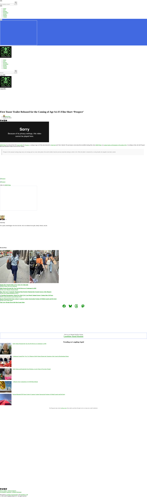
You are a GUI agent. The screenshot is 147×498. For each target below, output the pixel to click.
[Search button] (15, 72)
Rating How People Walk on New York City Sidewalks (14, 284)
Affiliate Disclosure (16, 492)
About (4, 60)
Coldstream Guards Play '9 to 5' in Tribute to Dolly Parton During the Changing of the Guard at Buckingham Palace (41, 356)
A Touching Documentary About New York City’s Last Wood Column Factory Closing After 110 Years (26, 295)
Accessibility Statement (5, 492)
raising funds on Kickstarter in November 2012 (115, 145)
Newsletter (5, 64)
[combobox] (7, 73)
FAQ (4, 61)
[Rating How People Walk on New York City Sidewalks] (29, 282)
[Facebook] (1, 121)
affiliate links (64, 408)
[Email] (6, 121)
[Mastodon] (6, 489)
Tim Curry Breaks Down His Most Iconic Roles (12, 302)
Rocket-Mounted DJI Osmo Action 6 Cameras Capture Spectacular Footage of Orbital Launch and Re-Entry (28, 299)
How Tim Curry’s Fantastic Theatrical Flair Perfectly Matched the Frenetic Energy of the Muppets (25, 291)
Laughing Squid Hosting (73, 336)
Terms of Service (12, 490)
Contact (5, 68)
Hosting (5, 62)
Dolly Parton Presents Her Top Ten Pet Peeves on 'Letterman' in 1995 (29, 343)
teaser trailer (20, 145)
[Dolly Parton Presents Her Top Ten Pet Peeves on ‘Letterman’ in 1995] (8, 286)
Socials (5, 65)
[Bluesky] (3, 121)
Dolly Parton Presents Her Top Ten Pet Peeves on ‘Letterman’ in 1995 (18, 288)
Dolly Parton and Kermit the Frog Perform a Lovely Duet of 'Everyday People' (32, 369)
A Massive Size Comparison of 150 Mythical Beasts (25, 381)
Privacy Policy (3, 490)
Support (5, 66)
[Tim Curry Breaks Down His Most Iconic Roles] (6, 300)
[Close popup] (1, 19)
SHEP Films (3, 145)
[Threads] (5, 121)
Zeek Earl (53, 145)
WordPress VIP (24, 494)
